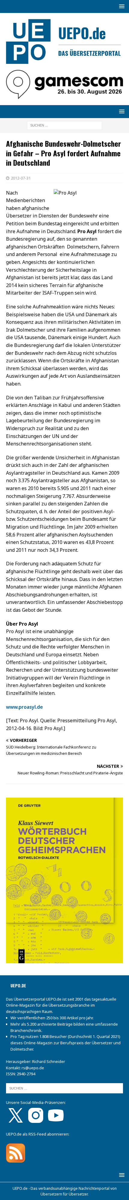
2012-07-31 (21, 178)
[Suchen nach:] (64, 125)
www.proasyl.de (24, 707)
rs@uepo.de (33, 1067)
